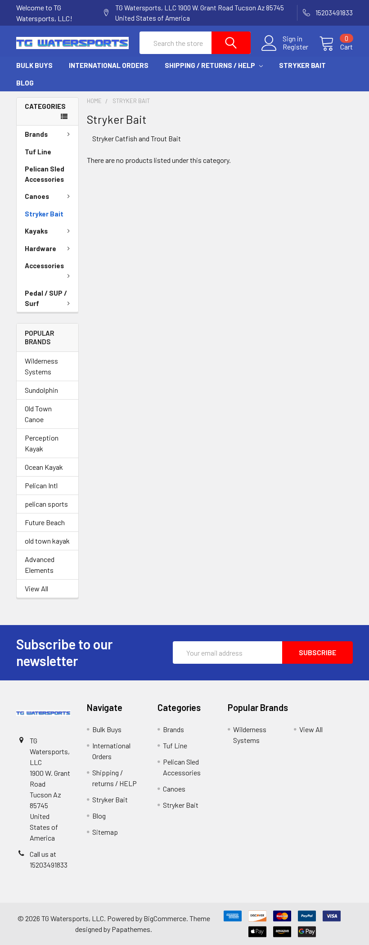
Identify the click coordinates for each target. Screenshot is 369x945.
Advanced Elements (39, 564)
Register (295, 47)
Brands (36, 134)
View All (36, 588)
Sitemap (105, 832)
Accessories (44, 265)
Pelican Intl (41, 485)
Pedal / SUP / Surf (46, 298)
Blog (25, 83)
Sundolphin (41, 390)
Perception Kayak (41, 443)
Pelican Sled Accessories (44, 174)
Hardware (40, 248)
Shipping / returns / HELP (210, 65)
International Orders (108, 65)
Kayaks (36, 231)
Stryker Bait (302, 65)
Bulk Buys (34, 65)
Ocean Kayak (44, 467)
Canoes (37, 196)
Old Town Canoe (38, 413)
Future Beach (45, 522)
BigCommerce (165, 918)
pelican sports (46, 504)
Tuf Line (38, 152)
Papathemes (131, 929)
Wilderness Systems (41, 366)
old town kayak (47, 540)
